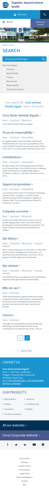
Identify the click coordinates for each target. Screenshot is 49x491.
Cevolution (9, 409)
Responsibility (12, 85)
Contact (24, 481)
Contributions (13, 157)
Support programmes (18, 184)
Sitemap (24, 462)
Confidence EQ (32, 404)
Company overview (16, 211)
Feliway (7, 404)
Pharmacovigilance (24, 477)
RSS (24, 485)
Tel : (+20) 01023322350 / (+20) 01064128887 (23, 380)
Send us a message (12, 383)
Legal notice (24, 473)
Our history (11, 238)
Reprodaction (10, 399)
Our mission (11, 266)
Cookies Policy (24, 466)
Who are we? (12, 81)
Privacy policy (24, 470)
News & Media (12, 73)
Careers (10, 77)
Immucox (30, 399)
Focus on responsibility (19, 132)
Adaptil (29, 409)
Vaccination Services (15, 89)
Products (10, 69)
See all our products (12, 414)
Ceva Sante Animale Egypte (22, 115)
